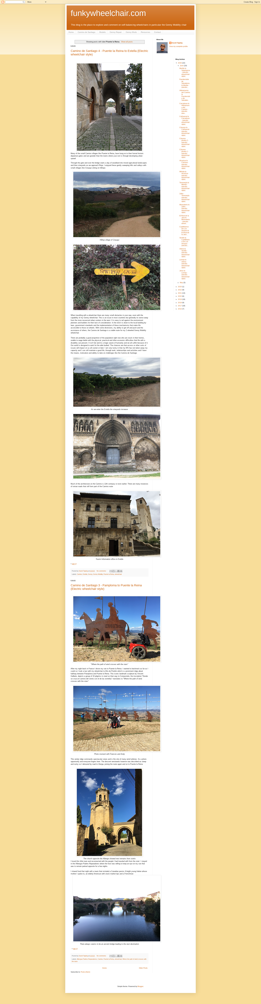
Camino (79, 574)
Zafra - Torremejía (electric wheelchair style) (184, 198)
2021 (180, 293)
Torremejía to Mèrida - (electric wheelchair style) (184, 186)
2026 (180, 63)
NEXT (74, 564)
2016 (180, 309)
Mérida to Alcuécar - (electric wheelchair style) (184, 175)
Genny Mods (131, 32)
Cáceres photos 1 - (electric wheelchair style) (184, 153)
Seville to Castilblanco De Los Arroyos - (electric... (184, 242)
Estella (85, 574)
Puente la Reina (109, 574)
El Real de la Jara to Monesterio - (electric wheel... (184, 220)
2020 (180, 296)
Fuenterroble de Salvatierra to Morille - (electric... (184, 83)
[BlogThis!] (113, 571)
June (182, 66)
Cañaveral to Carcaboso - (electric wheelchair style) (184, 120)
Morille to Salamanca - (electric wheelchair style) (184, 72)
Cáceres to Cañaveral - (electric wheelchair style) (184, 131)
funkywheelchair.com (108, 13)
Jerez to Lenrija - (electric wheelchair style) (184, 275)
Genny (90, 574)
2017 (180, 306)
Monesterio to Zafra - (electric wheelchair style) (184, 209)
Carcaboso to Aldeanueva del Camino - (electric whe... (184, 108)
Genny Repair (116, 32)
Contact (157, 32)
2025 (180, 287)
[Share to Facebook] (118, 571)
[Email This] (110, 571)
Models (102, 32)
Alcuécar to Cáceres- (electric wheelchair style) (184, 164)
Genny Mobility (98, 574)
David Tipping (177, 43)
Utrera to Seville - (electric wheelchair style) (184, 253)
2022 (180, 290)
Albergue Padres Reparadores (87, 959)
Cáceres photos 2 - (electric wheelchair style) (184, 142)
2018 (180, 303)
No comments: (102, 571)
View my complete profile (178, 46)
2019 (180, 299)
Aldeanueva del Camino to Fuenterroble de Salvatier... (184, 95)
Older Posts (143, 968)
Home (71, 32)
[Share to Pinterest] (121, 571)
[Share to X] (116, 571)
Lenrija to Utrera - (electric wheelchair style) (184, 264)
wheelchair (118, 574)
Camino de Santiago (86, 32)
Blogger (140, 986)
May (181, 283)
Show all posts (127, 42)
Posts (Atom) (85, 972)
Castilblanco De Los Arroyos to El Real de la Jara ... (184, 231)
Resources (145, 32)
